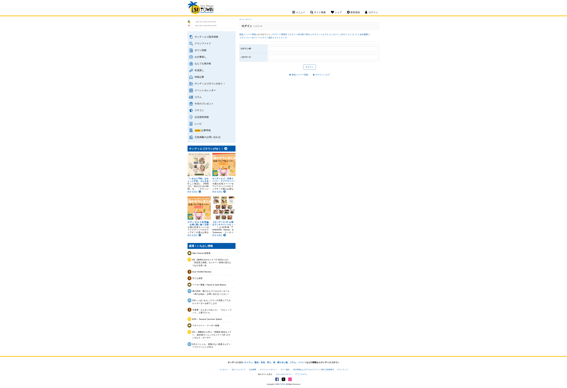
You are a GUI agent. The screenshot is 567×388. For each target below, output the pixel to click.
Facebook (277, 379)
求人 (269, 362)
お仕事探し (200, 56)
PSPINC (283, 384)
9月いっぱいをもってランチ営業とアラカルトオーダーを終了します (211, 301)
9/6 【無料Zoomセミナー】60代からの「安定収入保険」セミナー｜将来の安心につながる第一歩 (211, 262)
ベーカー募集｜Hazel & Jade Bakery (209, 285)
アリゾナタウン (301, 374)
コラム (198, 97)
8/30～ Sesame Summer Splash (207, 319)
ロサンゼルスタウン (284, 374)
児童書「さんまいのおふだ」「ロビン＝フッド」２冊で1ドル (212, 311)
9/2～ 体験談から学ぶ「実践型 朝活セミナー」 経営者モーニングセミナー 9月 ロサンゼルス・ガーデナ (211, 335)
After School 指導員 (201, 253)
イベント (302, 362)
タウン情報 (200, 50)
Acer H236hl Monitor (201, 272)
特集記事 (199, 77)
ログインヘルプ (319, 34)
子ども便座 (197, 278)
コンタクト (334, 34)
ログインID (246, 48)
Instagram (290, 379)
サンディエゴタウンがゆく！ (210, 83)
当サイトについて (349, 34)
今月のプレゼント (204, 103)
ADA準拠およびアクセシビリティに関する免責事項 (313, 370)
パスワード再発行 (279, 34)
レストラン (247, 362)
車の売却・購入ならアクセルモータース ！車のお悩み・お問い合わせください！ (210, 292)
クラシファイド (203, 43)
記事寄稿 (206, 130)
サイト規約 (267, 37)
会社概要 (364, 34)
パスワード (246, 57)
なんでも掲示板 (203, 63)
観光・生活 (260, 362)
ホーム (241, 19)
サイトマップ (280, 37)
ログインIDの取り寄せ (299, 34)
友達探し (199, 70)
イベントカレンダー (205, 90)
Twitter (283, 379)
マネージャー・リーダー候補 (205, 325)
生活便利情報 (202, 117)
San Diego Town (200, 8)
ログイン (249, 19)
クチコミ (199, 110)
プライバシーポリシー (249, 37)
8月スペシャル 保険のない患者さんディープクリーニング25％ (211, 345)
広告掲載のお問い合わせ (208, 137)
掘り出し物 (282, 362)
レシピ (198, 123)
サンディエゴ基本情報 (206, 36)
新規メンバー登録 (247, 34)
